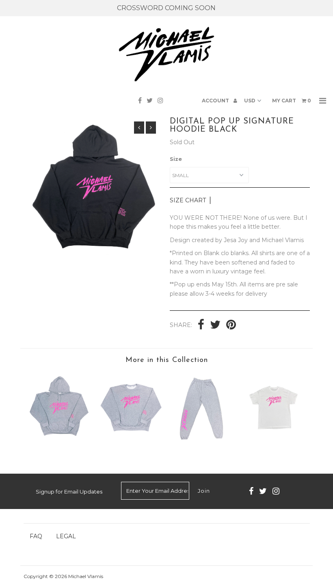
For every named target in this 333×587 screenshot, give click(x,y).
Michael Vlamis (85, 576)
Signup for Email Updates (69, 491)
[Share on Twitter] (215, 325)
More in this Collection (166, 360)
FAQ (36, 536)
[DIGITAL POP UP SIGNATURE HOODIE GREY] (59, 444)
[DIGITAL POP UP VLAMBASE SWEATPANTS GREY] (202, 444)
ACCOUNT (216, 100)
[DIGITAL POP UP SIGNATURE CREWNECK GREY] (131, 444)
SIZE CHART (188, 200)
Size (176, 159)
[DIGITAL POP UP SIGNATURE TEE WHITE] (274, 444)
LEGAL (66, 536)
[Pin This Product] (231, 325)
